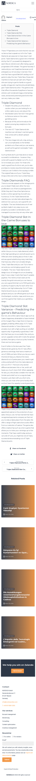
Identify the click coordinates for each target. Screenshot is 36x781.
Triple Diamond (12, 30)
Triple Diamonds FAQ (14, 33)
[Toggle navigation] (33, 3)
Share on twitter (19, 454)
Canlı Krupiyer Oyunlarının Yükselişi (16, 509)
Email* (4, 740)
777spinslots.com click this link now (18, 51)
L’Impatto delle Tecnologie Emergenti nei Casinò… (16, 640)
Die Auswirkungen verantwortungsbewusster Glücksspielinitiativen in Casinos (16, 596)
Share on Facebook (19, 448)
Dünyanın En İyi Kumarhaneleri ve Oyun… (15, 551)
